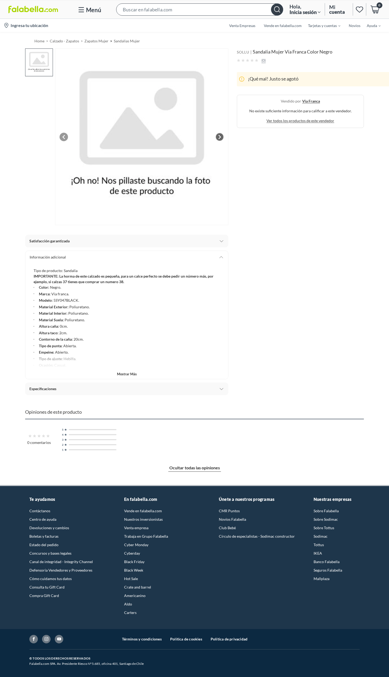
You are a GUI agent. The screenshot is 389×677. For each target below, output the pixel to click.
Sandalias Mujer (127, 41)
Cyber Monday (136, 544)
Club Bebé (227, 527)
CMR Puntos (229, 511)
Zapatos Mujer (96, 41)
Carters (130, 612)
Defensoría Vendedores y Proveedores (60, 570)
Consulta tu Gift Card (47, 587)
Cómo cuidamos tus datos (50, 578)
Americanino (135, 595)
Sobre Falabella (326, 511)
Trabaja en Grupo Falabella (146, 536)
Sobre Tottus (324, 527)
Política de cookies (186, 639)
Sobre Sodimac (326, 519)
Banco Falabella (327, 561)
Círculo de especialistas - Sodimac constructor (257, 536)
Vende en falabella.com (143, 511)
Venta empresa (136, 527)
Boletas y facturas (43, 536)
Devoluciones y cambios (49, 527)
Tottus (319, 544)
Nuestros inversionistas (143, 519)
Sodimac (321, 536)
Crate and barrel (137, 587)
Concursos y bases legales (50, 553)
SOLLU (243, 52)
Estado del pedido (43, 544)
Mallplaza (321, 578)
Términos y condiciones (142, 639)
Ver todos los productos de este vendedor (300, 120)
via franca (311, 101)
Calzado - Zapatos (64, 41)
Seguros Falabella (328, 570)
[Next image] (219, 137)
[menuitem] (321, 25)
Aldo (128, 604)
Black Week (133, 570)
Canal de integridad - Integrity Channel (61, 561)
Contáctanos (39, 511)
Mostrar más (127, 374)
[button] (199, 9)
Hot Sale (131, 578)
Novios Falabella (232, 519)
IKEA (318, 553)
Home (39, 41)
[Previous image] (64, 137)
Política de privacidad (229, 639)
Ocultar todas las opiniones (194, 467)
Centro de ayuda (42, 519)
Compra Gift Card (44, 595)
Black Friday (134, 561)
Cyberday (132, 553)
